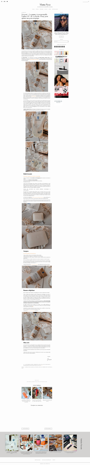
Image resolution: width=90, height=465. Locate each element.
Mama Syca (45, 4)
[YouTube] (7, 1)
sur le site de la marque (34, 264)
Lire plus (61, 36)
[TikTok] (5, 1)
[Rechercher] (88, 1)
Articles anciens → (48, 428)
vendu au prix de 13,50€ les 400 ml (37, 197)
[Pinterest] (4, 1)
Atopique (30, 381)
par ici (41, 365)
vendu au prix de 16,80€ (31, 310)
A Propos (37, 9)
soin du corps (45, 381)
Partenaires (41, 9)
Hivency (36, 381)
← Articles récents (25, 428)
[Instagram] (1, 1)
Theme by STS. (48, 463)
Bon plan (45, 9)
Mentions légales (55, 9)
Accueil (33, 9)
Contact (50, 9)
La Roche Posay (41, 381)
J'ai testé (38, 381)
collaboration (33, 381)
